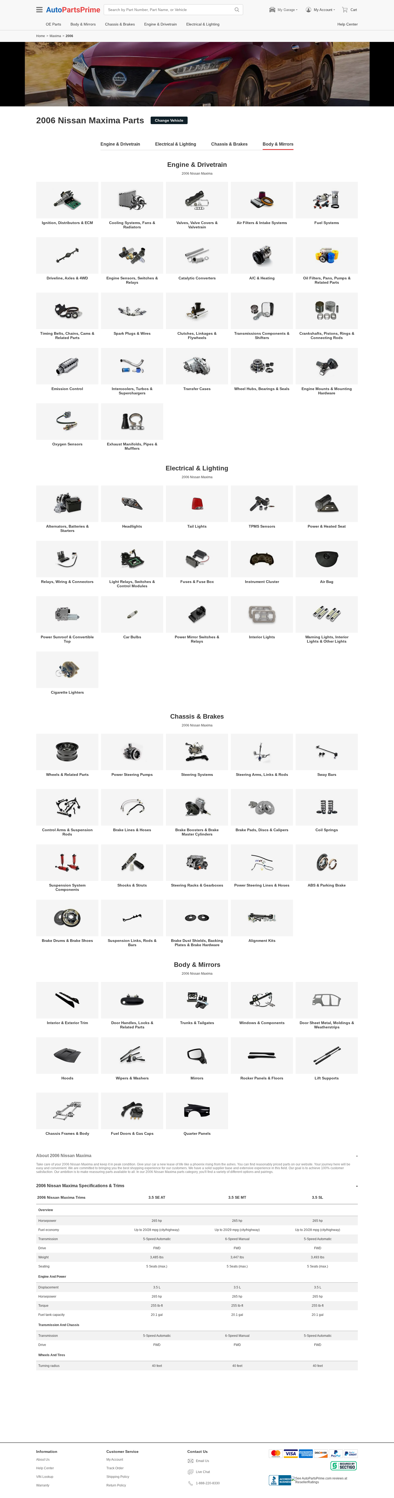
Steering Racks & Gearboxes (197, 885)
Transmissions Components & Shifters (261, 335)
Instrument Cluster (262, 581)
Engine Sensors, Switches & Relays (132, 280)
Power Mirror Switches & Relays (197, 639)
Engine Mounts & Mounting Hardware (327, 391)
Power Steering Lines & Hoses (261, 885)
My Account (114, 1459)
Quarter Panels (197, 1133)
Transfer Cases (197, 389)
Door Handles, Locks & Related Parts (132, 1025)
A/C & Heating (262, 278)
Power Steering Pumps (132, 774)
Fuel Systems (326, 223)
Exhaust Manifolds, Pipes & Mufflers (132, 446)
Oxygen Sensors (67, 444)
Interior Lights (262, 637)
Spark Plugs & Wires (132, 333)
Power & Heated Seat (327, 526)
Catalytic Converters (197, 278)
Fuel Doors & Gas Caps (132, 1133)
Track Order (115, 1468)
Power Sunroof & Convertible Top (67, 639)
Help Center (45, 1468)
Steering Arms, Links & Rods (262, 774)
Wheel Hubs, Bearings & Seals (261, 389)
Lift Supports (327, 1078)
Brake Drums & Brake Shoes (67, 940)
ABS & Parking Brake (327, 885)
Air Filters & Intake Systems (262, 223)
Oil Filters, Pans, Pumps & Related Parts (327, 280)
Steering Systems (197, 774)
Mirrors (197, 1078)
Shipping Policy (117, 1477)
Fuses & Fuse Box (197, 581)
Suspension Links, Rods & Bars (132, 942)
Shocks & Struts (132, 885)
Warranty (42, 1485)
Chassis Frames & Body (67, 1133)
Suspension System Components (67, 887)
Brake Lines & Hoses (132, 830)
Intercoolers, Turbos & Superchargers (132, 391)
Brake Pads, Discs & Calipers (262, 830)
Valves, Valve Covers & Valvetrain (197, 225)
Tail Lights (197, 526)
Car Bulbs (132, 637)
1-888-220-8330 (208, 1483)
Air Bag (326, 581)
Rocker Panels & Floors (261, 1078)
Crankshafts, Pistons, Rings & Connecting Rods (326, 335)
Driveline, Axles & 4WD (67, 278)
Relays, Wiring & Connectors (67, 581)
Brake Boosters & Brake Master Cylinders (197, 832)
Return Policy (116, 1485)
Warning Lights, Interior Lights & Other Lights (326, 639)
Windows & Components (262, 1023)
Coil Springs (326, 830)
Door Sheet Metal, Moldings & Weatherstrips (327, 1025)
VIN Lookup (44, 1477)
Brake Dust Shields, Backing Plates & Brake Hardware (197, 942)
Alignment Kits (262, 940)
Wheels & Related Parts (67, 774)
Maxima (55, 36)
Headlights (132, 526)
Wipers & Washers (132, 1078)
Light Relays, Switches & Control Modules (132, 583)
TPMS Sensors (262, 526)
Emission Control (67, 389)
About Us (43, 1459)
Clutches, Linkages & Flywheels (197, 335)
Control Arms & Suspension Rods (67, 832)
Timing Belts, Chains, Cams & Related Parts (67, 335)
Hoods (67, 1078)
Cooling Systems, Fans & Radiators (132, 225)
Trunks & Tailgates (197, 1023)
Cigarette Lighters (67, 692)
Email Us (202, 1461)
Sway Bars (326, 774)
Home (40, 36)
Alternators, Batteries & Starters (67, 528)
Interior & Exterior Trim (67, 1023)
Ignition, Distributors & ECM (67, 223)
